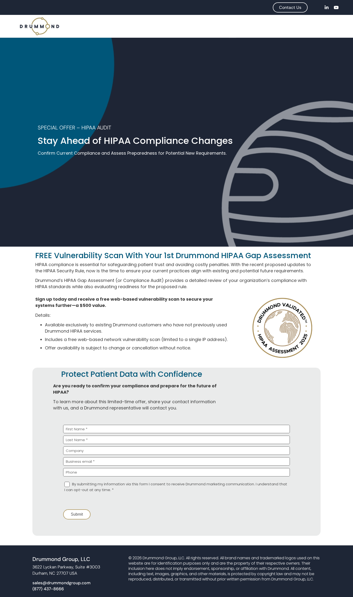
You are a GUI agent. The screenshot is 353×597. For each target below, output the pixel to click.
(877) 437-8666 (48, 588)
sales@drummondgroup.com (61, 582)
